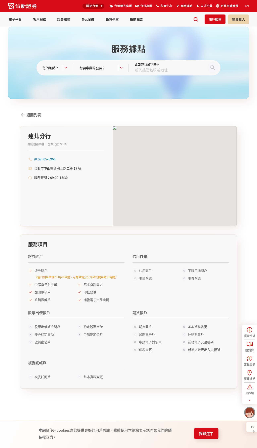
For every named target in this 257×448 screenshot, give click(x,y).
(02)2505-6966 (45, 159)
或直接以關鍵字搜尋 (147, 64)
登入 (238, 19)
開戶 (215, 19)
